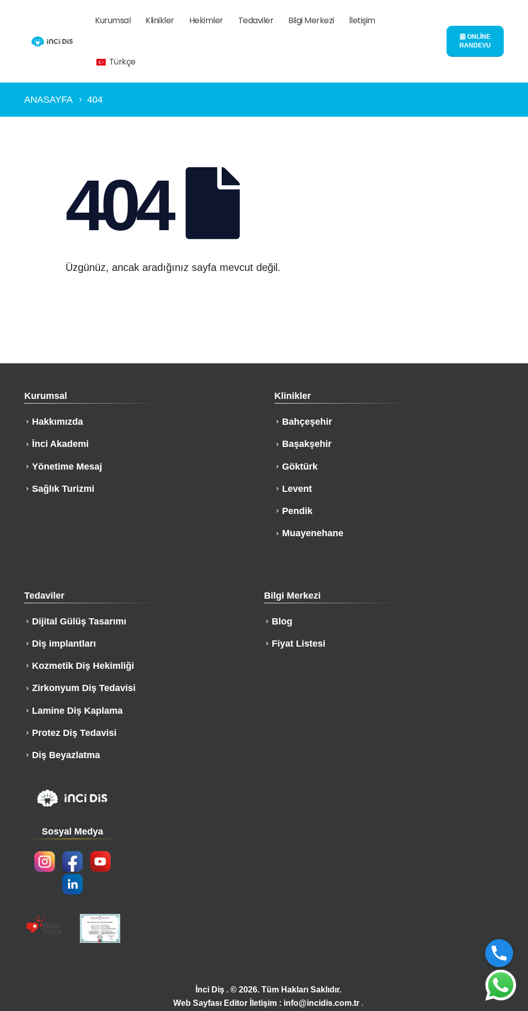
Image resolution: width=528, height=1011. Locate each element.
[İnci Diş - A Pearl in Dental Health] (52, 41)
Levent (297, 489)
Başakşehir (307, 444)
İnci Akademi (60, 444)
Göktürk (300, 466)
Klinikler (159, 20)
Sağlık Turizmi (63, 489)
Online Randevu (475, 41)
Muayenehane (312, 533)
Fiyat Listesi (298, 643)
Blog (282, 621)
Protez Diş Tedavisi (74, 733)
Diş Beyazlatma (66, 755)
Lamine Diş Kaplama (77, 710)
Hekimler (206, 20)
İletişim (362, 20)
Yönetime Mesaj (67, 466)
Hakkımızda (57, 421)
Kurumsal (112, 20)
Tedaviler (256, 20)
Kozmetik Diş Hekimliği (83, 666)
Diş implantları (64, 643)
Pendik (297, 511)
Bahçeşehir (307, 421)
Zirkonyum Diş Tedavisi (84, 688)
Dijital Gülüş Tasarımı (79, 621)
